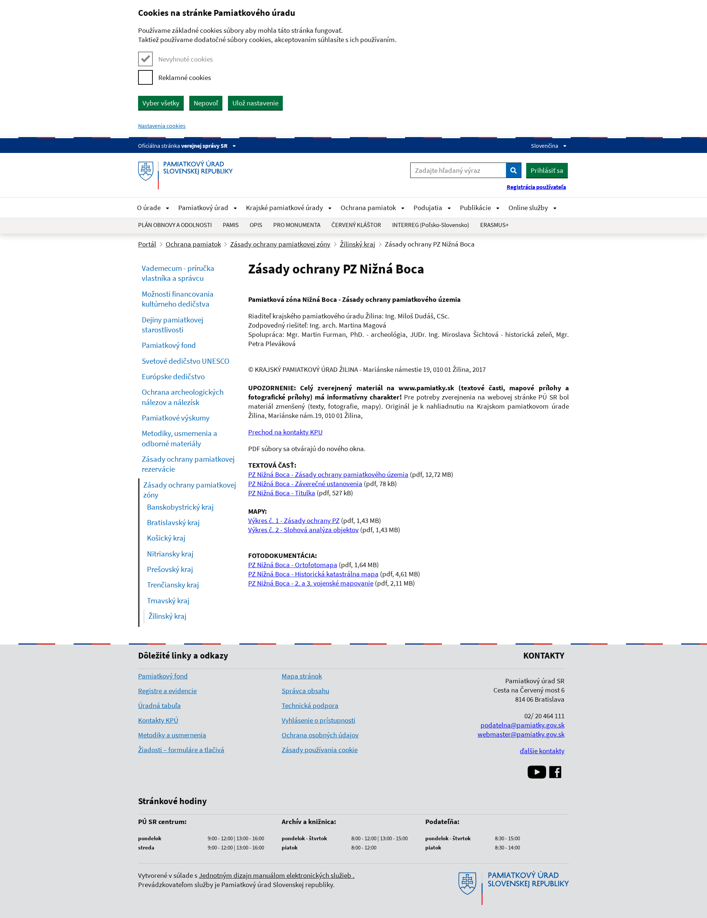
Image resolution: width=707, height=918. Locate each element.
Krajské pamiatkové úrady (285, 207)
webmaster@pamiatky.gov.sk (521, 734)
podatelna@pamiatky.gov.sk (522, 724)
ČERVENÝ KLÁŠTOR (356, 225)
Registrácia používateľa (536, 187)
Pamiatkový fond (163, 675)
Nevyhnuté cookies (185, 59)
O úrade (149, 207)
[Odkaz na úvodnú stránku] (188, 175)
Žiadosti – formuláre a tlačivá (181, 749)
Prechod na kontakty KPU (285, 431)
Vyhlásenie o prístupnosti (318, 720)
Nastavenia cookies (162, 125)
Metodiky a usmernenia (172, 734)
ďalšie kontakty (542, 750)
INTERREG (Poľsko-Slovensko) (430, 225)
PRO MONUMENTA (296, 225)
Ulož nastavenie (255, 102)
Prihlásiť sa (547, 170)
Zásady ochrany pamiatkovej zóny (280, 244)
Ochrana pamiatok (369, 207)
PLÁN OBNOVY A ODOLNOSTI (175, 225)
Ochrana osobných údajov (320, 734)
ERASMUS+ (494, 225)
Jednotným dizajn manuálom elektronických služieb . (277, 875)
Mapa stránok (302, 675)
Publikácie (476, 207)
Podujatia (429, 207)
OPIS (256, 225)
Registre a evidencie (167, 690)
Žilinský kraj (357, 244)
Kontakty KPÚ (158, 720)
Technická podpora (310, 705)
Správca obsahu (305, 690)
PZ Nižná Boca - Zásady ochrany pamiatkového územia (328, 474)
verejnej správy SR (205, 145)
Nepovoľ (206, 102)
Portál (147, 244)
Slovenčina (545, 145)
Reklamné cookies (184, 77)
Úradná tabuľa (159, 705)
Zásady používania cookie (320, 749)
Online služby (529, 207)
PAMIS (231, 225)
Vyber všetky (161, 102)
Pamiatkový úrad (204, 207)
